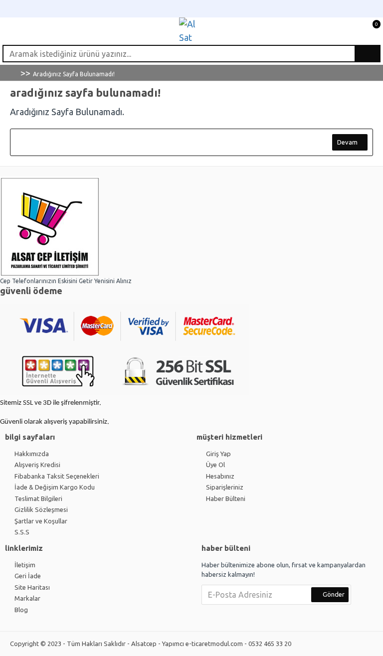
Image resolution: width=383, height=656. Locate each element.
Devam (347, 142)
